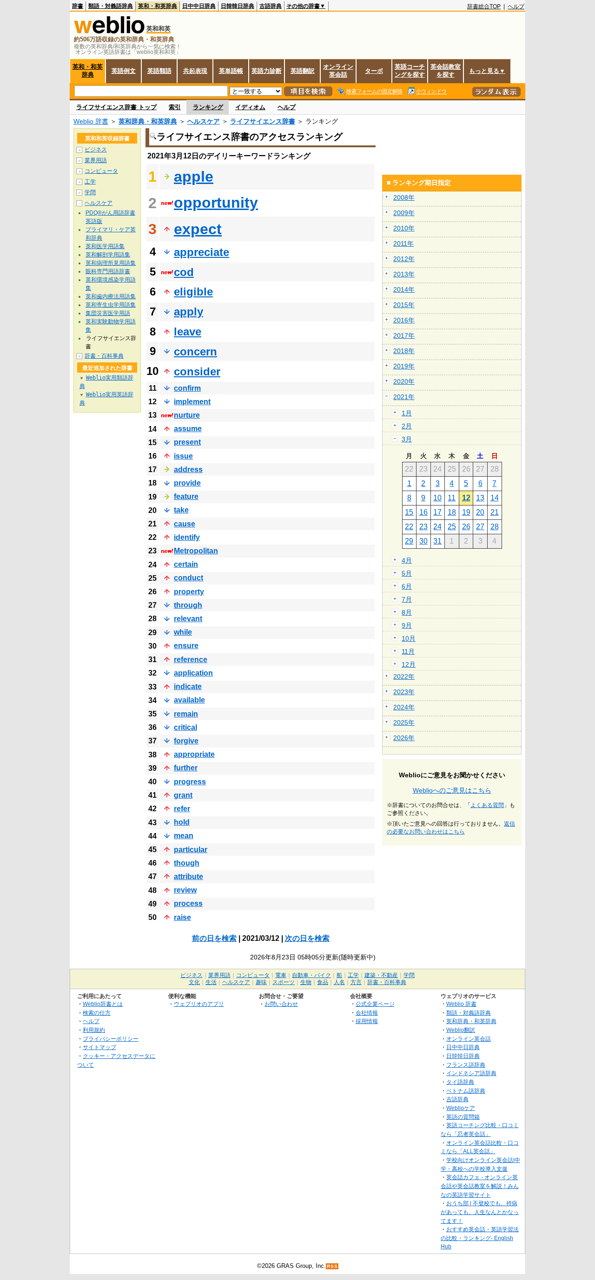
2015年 (404, 305)
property (189, 592)
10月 (409, 638)
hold (182, 822)
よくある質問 (487, 805)
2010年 (404, 228)
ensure (186, 646)
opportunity (216, 202)
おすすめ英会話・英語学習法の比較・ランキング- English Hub (480, 1237)
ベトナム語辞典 (465, 1091)
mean (183, 836)
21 (494, 512)
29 (409, 541)
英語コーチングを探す (410, 70)
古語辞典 (270, 6)
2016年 (404, 320)
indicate (188, 686)
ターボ (374, 70)
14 (494, 498)
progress (190, 782)
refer (182, 809)
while (183, 632)
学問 (90, 192)
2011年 (403, 243)
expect (198, 229)
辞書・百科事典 (104, 356)
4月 (407, 560)
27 (480, 527)
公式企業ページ (375, 1004)
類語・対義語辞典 (110, 6)
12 (466, 498)
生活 (211, 982)
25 (452, 527)
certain (186, 564)
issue (183, 456)
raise (182, 917)
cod (184, 272)
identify (187, 537)
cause (184, 524)
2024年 (404, 707)
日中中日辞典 (199, 6)
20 (480, 512)
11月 (408, 651)
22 (409, 527)
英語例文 (124, 70)
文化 (194, 982)
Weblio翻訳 (460, 1030)
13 (480, 498)
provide (187, 483)
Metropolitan (196, 551)
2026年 (404, 738)
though (186, 863)
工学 (90, 181)
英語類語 (159, 70)
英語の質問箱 (463, 1117)
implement (192, 402)
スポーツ (283, 982)
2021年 (404, 396)
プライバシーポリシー (111, 1039)
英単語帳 (231, 70)
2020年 (404, 381)
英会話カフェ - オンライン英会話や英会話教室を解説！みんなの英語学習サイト (480, 1185)
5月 (407, 573)
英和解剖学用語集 (108, 254)
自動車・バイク (311, 975)
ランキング (208, 107)
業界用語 (96, 160)
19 (466, 512)
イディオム (250, 107)
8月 (407, 612)
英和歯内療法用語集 (111, 296)
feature (186, 496)
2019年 (404, 366)
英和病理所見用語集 (111, 263)
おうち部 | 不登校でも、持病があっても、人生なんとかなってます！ (480, 1211)
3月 (407, 439)
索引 (175, 107)
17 (437, 512)
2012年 (404, 259)
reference (190, 659)
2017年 (404, 335)
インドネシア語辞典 (471, 1073)
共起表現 (195, 70)
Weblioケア (460, 1108)
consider (197, 371)
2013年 (404, 274)
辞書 (77, 6)
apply (188, 311)
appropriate (194, 754)
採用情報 (367, 1021)
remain (186, 714)
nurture (187, 415)
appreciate (201, 252)
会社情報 (367, 1013)
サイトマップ (99, 1047)
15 (409, 512)
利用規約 (94, 1030)
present (187, 442)
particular (190, 849)
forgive (186, 741)
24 (437, 527)
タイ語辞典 (460, 1082)
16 (423, 512)
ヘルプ (516, 6)
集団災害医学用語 (108, 313)
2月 (407, 426)
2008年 (404, 197)
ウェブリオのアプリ (199, 1004)
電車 (280, 975)
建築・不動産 (381, 975)
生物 (305, 982)
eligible (193, 291)
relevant (188, 619)
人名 (339, 982)
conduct (188, 578)
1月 (407, 413)
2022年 (404, 676)
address (188, 469)
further (186, 768)
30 (423, 541)
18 (452, 512)
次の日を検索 (307, 938)
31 (437, 541)
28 (494, 527)
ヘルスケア (203, 121)
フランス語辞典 (465, 1065)
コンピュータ (101, 171)
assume (188, 429)
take (181, 510)
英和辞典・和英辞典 (148, 121)
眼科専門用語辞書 (108, 271)
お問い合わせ (281, 1004)
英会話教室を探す (445, 70)
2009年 (404, 213)
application (193, 673)
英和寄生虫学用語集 (111, 305)
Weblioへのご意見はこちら (452, 790)
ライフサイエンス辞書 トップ (116, 107)
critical (185, 727)
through (188, 605)
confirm (187, 388)
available (189, 700)
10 (437, 498)
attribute (188, 876)
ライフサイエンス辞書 (262, 121)
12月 (409, 664)
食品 (322, 982)
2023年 (404, 692)
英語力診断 (266, 70)
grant (183, 795)
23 (423, 527)
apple (193, 176)
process (188, 903)
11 (452, 498)
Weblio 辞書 (90, 121)
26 (466, 527)
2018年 (404, 350)
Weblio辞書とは (103, 1004)
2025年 (404, 722)
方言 (356, 982)
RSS (332, 1266)
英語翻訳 (303, 70)
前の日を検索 (214, 938)
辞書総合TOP (484, 6)
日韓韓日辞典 (237, 6)
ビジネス (96, 149)
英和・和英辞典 (157, 6)
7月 (407, 599)
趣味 (261, 982)
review (185, 890)
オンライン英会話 (338, 70)
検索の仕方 (97, 1013)
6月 (407, 586)
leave (187, 331)
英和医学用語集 (105, 246)
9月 (407, 625)
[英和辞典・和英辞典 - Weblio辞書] (109, 31)
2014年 (404, 289)
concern (195, 351)
